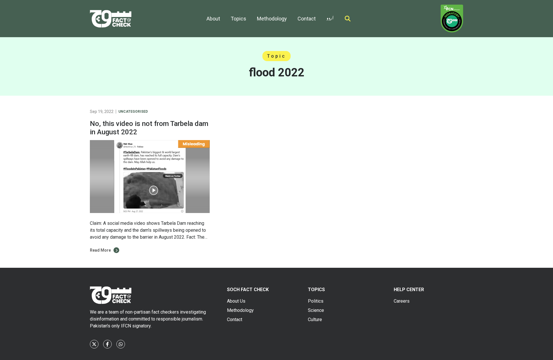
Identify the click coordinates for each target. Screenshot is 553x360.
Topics (238, 19)
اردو (330, 16)
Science (316, 310)
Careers (402, 301)
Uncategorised (133, 112)
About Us (236, 301)
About (213, 19)
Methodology (272, 19)
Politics (315, 301)
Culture (315, 319)
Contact (307, 19)
